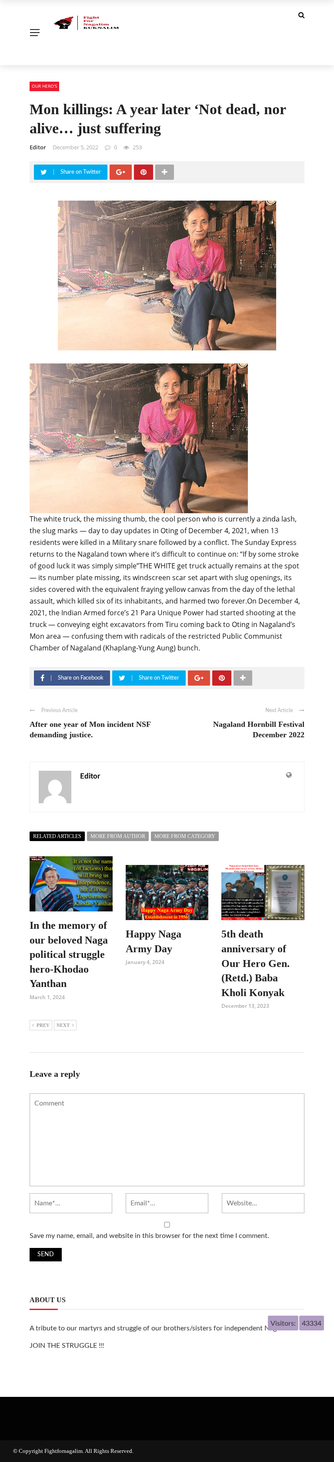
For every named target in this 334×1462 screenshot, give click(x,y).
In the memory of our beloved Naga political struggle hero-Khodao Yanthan (69, 954)
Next (63, 1025)
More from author (117, 836)
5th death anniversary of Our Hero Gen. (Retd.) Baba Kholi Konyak (255, 963)
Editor (38, 147)
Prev (43, 1025)
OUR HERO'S (44, 86)
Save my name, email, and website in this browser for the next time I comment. (149, 1235)
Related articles (57, 836)
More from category (184, 836)
